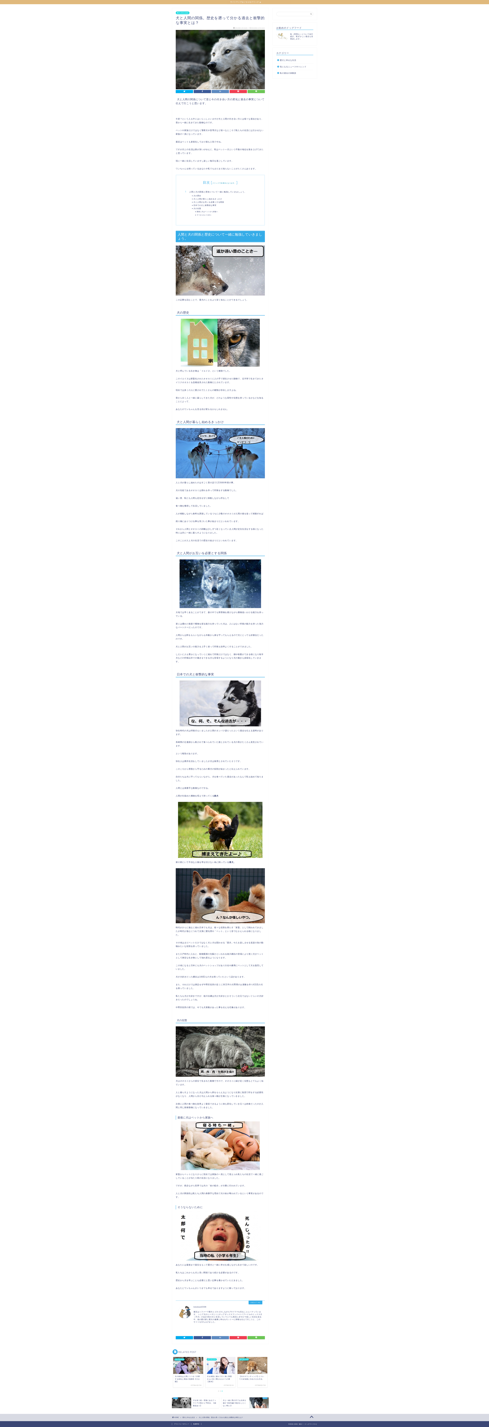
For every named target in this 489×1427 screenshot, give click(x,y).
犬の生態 (197, 208)
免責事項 (196, 1424)
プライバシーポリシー (181, 1424)
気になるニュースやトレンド (293, 67)
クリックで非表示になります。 (224, 183)
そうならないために (204, 215)
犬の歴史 (197, 196)
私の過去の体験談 (288, 73)
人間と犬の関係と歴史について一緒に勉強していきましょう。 (217, 192)
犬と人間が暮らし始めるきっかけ (207, 199)
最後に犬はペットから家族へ (207, 212)
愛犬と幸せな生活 (182, 13)
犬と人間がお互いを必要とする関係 (208, 202)
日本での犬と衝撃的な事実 (204, 205)
